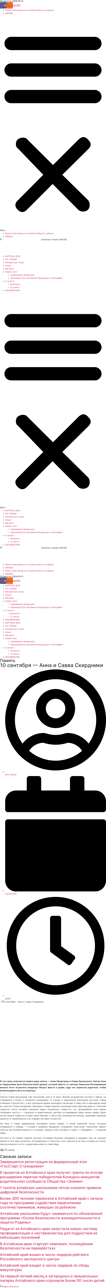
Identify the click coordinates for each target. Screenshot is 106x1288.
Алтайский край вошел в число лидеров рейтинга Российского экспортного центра (44, 1256)
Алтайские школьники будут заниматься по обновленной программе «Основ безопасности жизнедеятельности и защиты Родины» (51, 1217)
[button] (53, 123)
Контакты (15, 284)
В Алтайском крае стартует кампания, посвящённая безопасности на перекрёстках (46, 1246)
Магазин (9, 268)
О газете (9, 281)
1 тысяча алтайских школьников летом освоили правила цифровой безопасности (50, 1189)
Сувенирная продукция (22, 275)
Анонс (8, 265)
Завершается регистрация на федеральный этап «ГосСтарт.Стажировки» (43, 1164)
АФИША (9, 13)
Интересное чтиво (14, 262)
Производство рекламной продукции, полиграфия (36, 278)
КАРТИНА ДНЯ (12, 256)
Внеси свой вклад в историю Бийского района (29, 10)
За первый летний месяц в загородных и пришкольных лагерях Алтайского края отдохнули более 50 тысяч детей (52, 1278)
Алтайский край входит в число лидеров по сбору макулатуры (44, 1267)
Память (7, 660)
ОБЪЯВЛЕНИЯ (12, 290)
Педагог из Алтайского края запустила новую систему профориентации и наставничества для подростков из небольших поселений (48, 1233)
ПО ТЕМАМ (11, 259)
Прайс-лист (11, 271)
